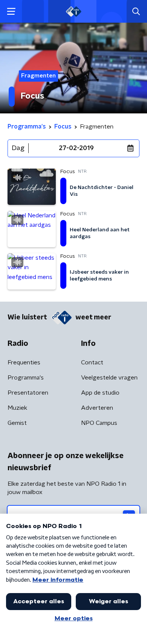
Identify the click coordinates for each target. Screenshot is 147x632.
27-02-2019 (76, 148)
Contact (92, 362)
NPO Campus (99, 423)
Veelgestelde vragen (109, 378)
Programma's (26, 378)
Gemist (17, 423)
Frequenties (24, 362)
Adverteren (97, 408)
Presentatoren (28, 393)
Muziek (17, 408)
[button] (11, 12)
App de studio (100, 393)
